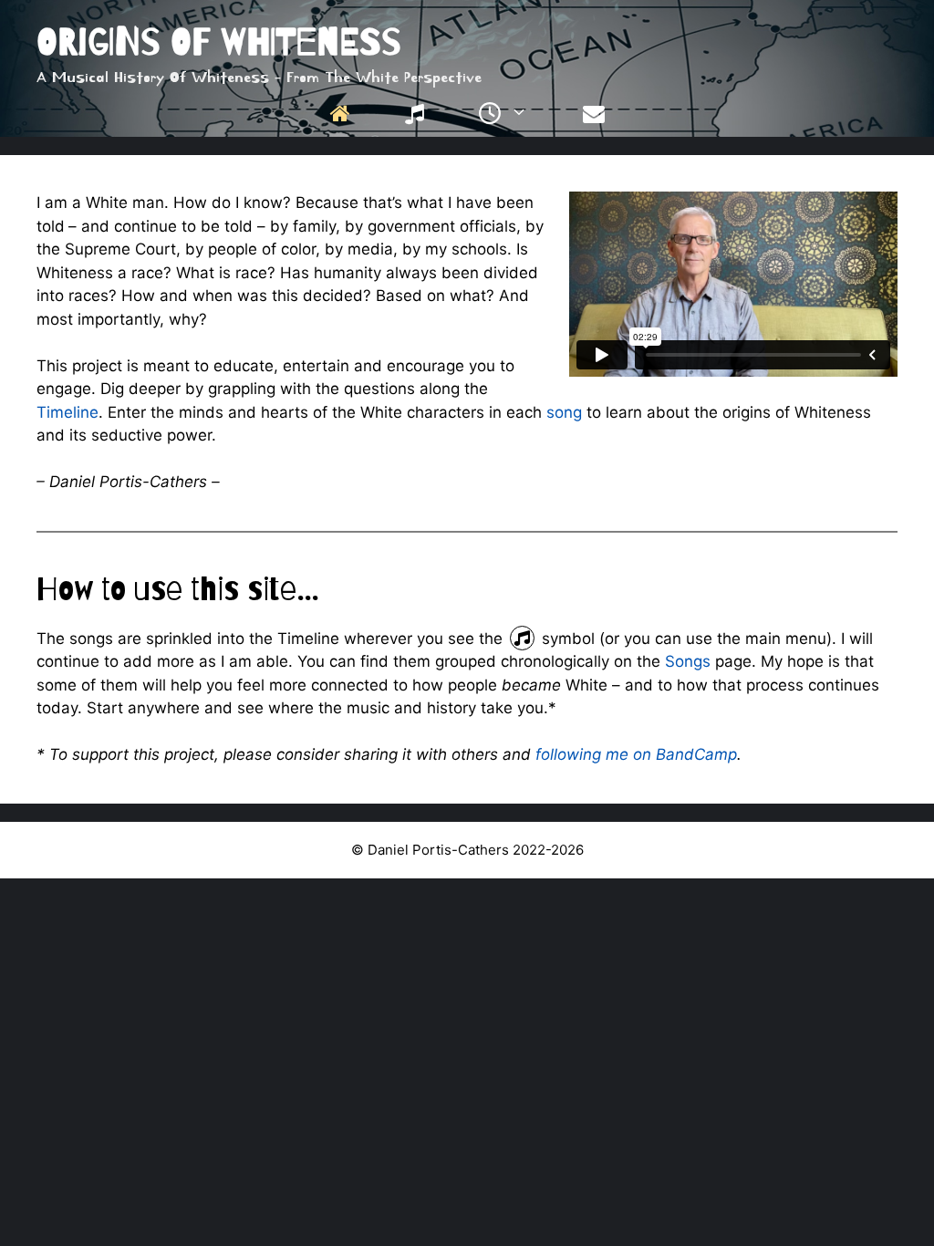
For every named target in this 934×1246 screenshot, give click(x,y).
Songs (688, 661)
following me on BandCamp (636, 754)
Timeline (67, 412)
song (564, 412)
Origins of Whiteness (218, 41)
